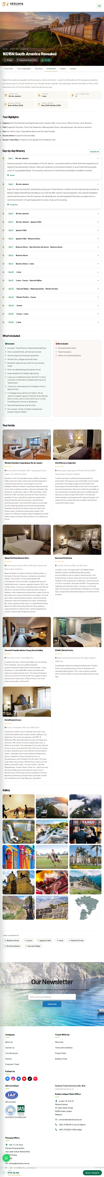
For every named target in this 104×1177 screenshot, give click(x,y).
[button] (52, 1172)
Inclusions (51, 69)
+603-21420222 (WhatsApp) (70, 1130)
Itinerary (39, 69)
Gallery (73, 69)
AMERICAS (14, 49)
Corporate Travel (12, 1064)
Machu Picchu (76, 940)
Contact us (9, 1047)
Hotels (63, 69)
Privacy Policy (60, 1053)
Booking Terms (61, 1059)
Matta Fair (59, 1042)
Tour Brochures (11, 1053)
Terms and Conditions (64, 1047)
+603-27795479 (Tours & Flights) (71, 1124)
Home (5, 49)
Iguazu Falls (44, 940)
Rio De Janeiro (12, 946)
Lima (60, 940)
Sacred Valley (33, 946)
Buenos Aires (12, 940)
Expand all (94, 152)
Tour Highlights (24, 69)
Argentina (24, 49)
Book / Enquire (92, 1173)
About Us (9, 1042)
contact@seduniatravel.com (70, 1119)
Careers (8, 1059)
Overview (8, 69)
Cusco (28, 940)
